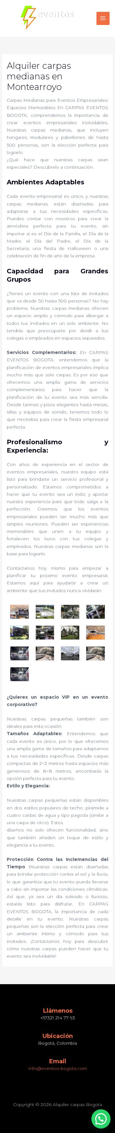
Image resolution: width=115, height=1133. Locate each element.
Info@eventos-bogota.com (57, 1068)
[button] (101, 1119)
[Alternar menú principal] (103, 18)
